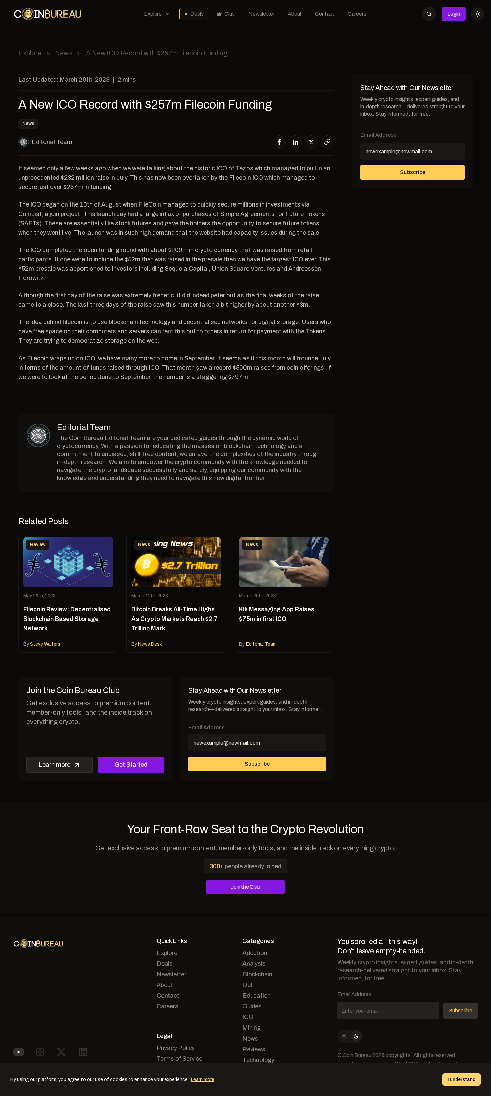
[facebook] (279, 142)
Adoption (254, 953)
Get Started (131, 764)
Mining (251, 1027)
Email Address (206, 727)
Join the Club (245, 887)
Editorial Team (52, 142)
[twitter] (311, 142)
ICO (247, 1017)
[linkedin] (295, 142)
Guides (252, 1006)
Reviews (253, 1049)
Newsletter (261, 14)
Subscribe (257, 764)
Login (453, 14)
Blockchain (257, 974)
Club (229, 14)
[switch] (350, 1036)
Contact (324, 14)
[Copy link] (327, 142)
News (63, 53)
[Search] (429, 14)
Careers (357, 14)
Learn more (54, 764)
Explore (153, 14)
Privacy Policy (176, 1048)
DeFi (249, 985)
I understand (461, 1079)
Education (256, 995)
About (295, 14)
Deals (197, 14)
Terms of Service (179, 1058)
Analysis (253, 963)
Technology (258, 1060)
